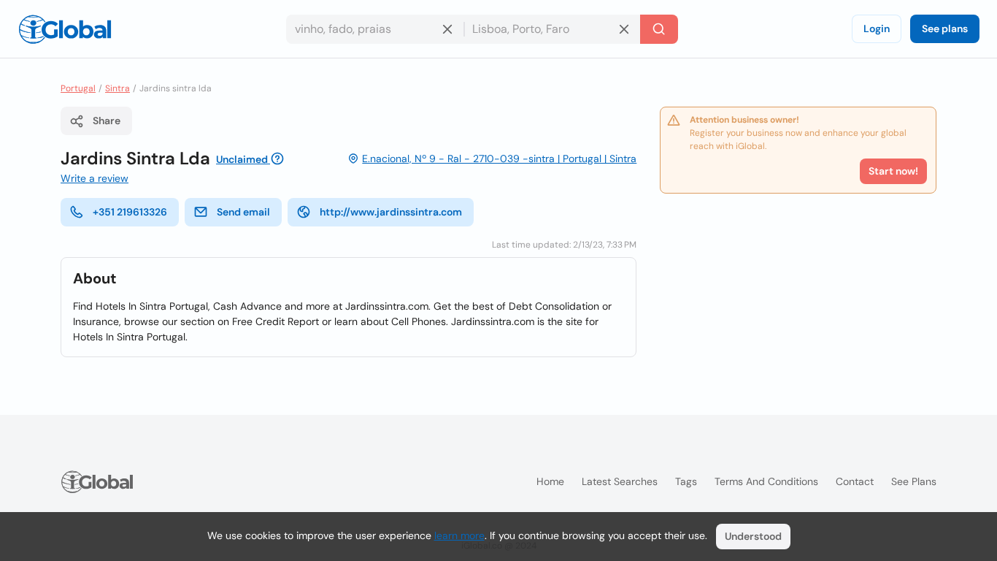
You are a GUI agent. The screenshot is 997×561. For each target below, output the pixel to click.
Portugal (78, 88)
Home (550, 481)
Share (106, 120)
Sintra (117, 88)
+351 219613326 (130, 211)
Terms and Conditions (766, 481)
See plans (945, 28)
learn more (459, 535)
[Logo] (65, 29)
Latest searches (620, 481)
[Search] (659, 29)
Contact (855, 481)
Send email (243, 211)
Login (876, 28)
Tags (686, 481)
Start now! (893, 171)
